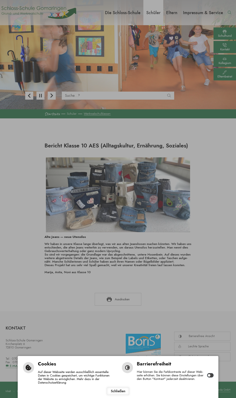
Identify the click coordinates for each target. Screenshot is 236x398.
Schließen (118, 391)
